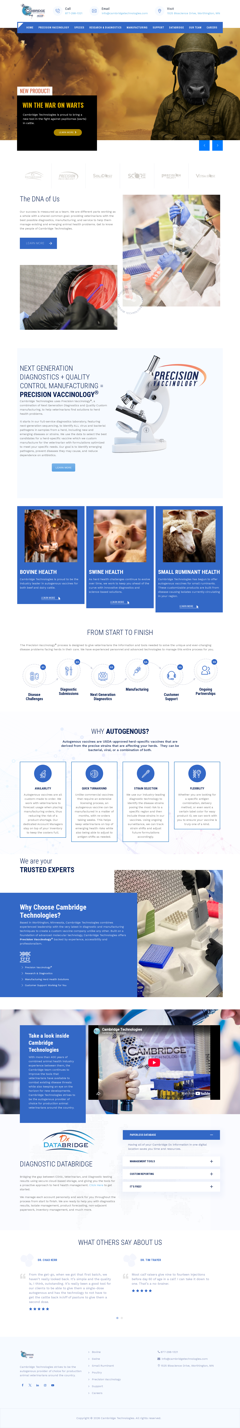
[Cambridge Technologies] (33, 11)
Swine (96, 1358)
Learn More (35, 243)
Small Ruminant (103, 1365)
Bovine (96, 1352)
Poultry (97, 1372)
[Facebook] (22, 1385)
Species (79, 27)
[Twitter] (30, 1385)
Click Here (96, 1185)
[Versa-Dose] (205, 176)
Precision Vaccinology (53, 27)
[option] (68, 1281)
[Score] (137, 175)
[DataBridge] (34, 175)
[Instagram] (45, 1385)
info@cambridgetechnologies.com (125, 13)
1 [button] (117, 1318)
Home (29, 27)
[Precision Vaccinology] (68, 175)
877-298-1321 (73, 13)
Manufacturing (137, 27)
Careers (212, 27)
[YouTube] (52, 1385)
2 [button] (122, 1318)
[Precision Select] (171, 175)
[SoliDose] (102, 175)
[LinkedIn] (37, 1385)
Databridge (176, 27)
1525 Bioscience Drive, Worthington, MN (193, 13)
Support (158, 27)
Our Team (195, 27)
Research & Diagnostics (105, 27)
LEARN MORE (64, 467)
